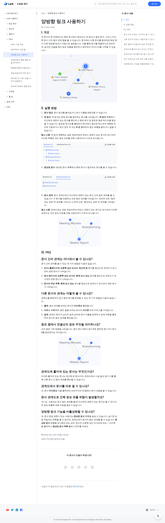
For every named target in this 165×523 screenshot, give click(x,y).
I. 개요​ (126, 19)
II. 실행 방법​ (129, 24)
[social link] (8, 510)
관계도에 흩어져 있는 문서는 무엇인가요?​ (140, 49)
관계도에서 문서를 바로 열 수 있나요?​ (139, 54)
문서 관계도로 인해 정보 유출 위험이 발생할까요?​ (140, 59)
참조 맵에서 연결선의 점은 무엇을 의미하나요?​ (140, 44)
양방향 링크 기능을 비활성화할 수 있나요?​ (140, 64)
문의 (75, 486)
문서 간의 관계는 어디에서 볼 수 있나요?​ (140, 34)
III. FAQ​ (127, 29)
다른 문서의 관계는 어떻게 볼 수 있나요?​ (140, 39)
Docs (43, 13)
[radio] (65, 467)
